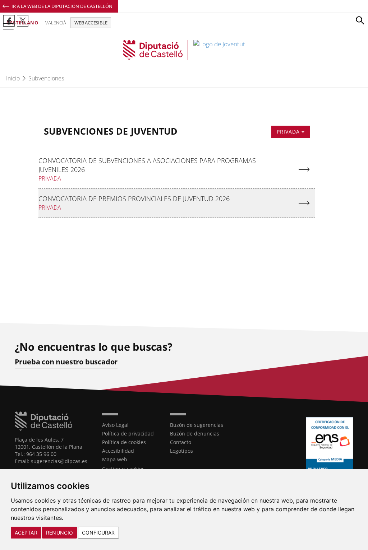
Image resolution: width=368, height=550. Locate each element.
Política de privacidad (128, 433)
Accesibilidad (118, 450)
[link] (184, 50)
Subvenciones (46, 78)
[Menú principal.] (7, 23)
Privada (289, 131)
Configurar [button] (98, 533)
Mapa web (114, 459)
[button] (360, 20)
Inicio (13, 78)
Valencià (55, 22)
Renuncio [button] (59, 533)
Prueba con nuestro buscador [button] (66, 362)
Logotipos (181, 450)
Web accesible (90, 22)
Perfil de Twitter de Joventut (22, 21)
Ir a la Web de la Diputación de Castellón (62, 6)
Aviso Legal (115, 424)
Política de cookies (124, 442)
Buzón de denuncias (194, 433)
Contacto (180, 442)
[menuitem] (130, 425)
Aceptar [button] (26, 533)
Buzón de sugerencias (196, 424)
